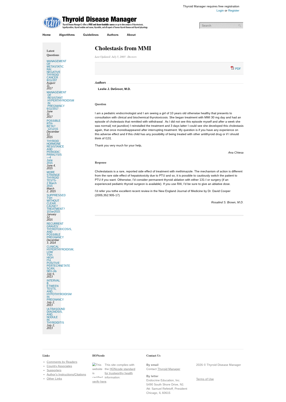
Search (239, 25)
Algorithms (67, 34)
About (131, 34)
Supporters (54, 370)
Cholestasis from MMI (123, 48)
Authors (113, 34)
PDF (237, 68)
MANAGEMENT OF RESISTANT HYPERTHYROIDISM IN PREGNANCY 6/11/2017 (60, 100)
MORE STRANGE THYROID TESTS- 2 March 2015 (53, 179)
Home (47, 34)
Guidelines (91, 34)
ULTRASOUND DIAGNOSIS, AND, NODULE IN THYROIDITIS (56, 315)
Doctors (132, 57)
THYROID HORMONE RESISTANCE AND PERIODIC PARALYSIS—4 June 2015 (55, 152)
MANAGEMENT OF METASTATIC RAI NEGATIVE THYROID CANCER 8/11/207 (56, 71)
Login (220, 10)
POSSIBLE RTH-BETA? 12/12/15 (54, 125)
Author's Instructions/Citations (66, 374)
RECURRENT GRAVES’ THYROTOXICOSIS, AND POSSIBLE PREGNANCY (59, 230)
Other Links (54, 378)
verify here (99, 381)
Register (233, 10)
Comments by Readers (62, 362)
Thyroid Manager (168, 369)
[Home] (95, 29)
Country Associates (59, 366)
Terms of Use (205, 379)
